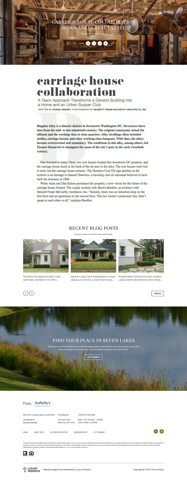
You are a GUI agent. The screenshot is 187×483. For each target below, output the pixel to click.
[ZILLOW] (162, 431)
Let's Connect (100, 432)
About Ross (39, 432)
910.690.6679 (28, 420)
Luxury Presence (83, 469)
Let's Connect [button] (93, 357)
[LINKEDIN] (156, 431)
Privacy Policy (157, 469)
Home (25, 432)
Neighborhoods (80, 432)
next (31, 293)
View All (157, 293)
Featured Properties (59, 432)
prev (25, 293)
